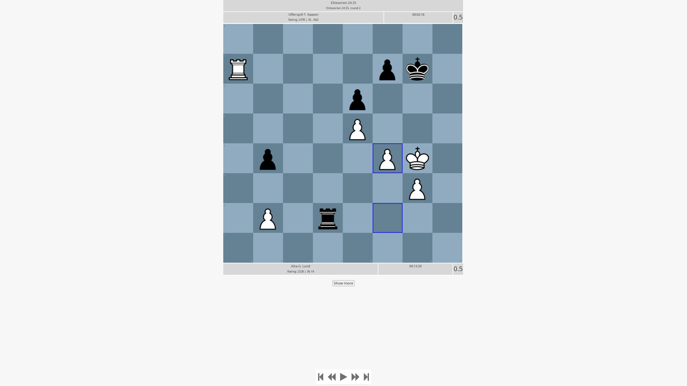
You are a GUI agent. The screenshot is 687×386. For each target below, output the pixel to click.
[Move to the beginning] (320, 376)
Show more (343, 283)
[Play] (344, 376)
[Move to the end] (366, 376)
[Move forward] (355, 376)
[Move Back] (331, 376)
